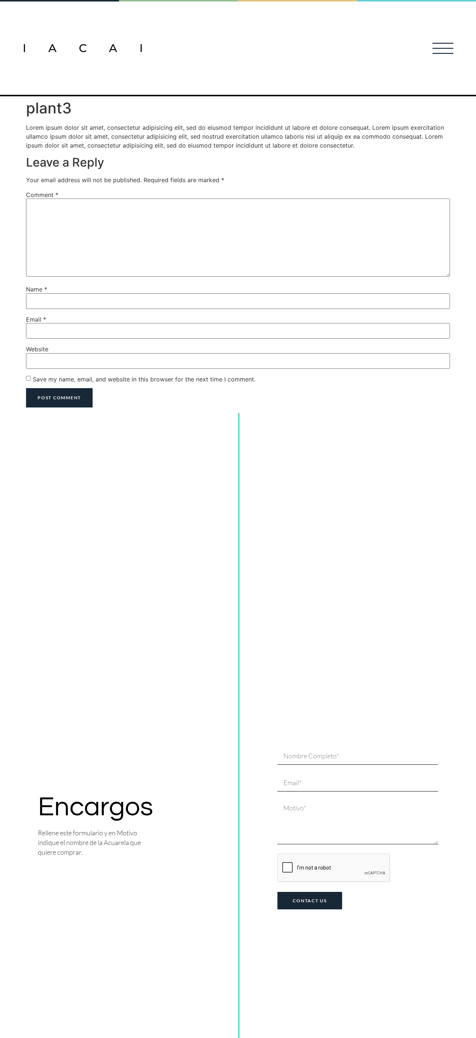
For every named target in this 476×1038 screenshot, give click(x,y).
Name (36, 289)
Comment (42, 195)
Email (36, 319)
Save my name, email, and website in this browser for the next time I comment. (144, 379)
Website (37, 349)
